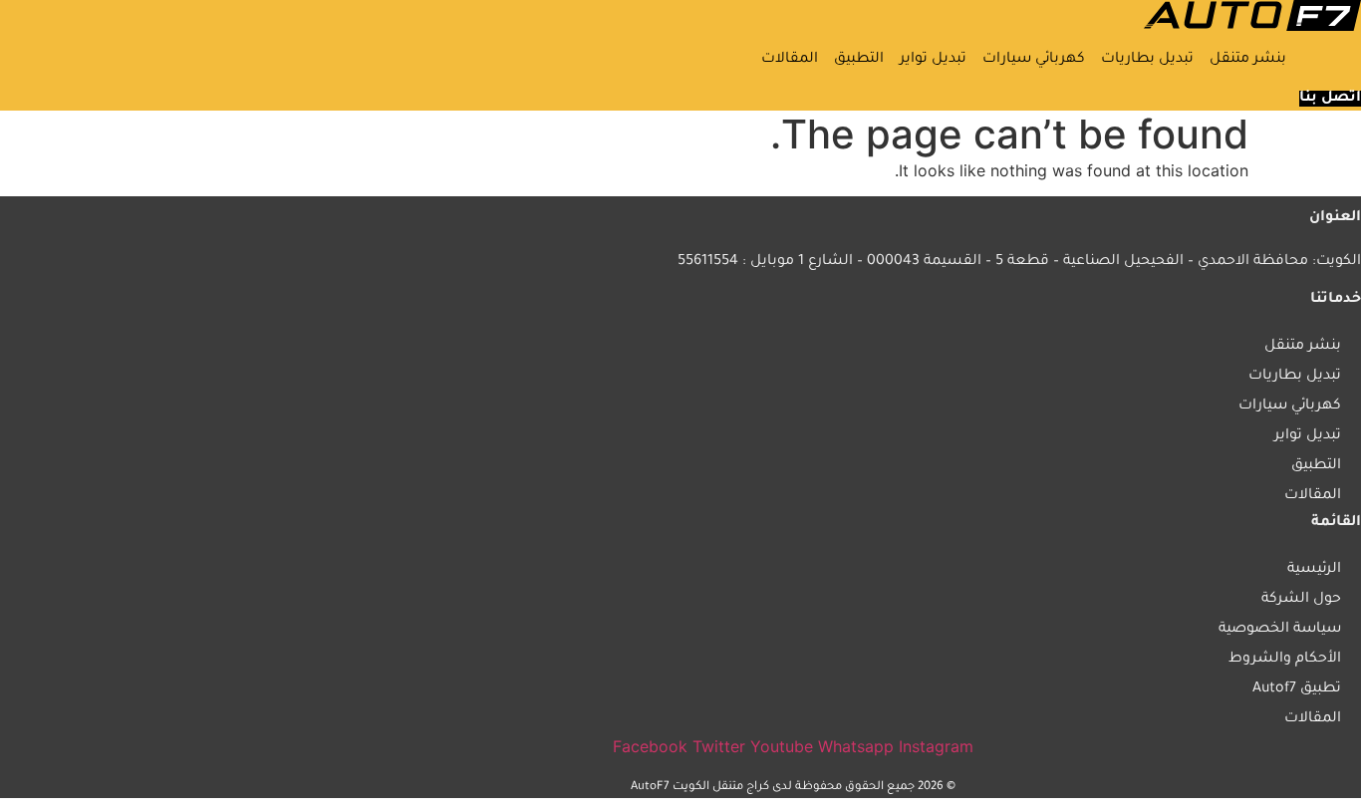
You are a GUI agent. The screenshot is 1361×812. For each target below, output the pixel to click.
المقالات (789, 60)
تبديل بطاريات (1147, 60)
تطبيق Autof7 (1296, 689)
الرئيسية (1314, 570)
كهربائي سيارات (1033, 60)
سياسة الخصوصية (1280, 630)
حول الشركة (1301, 600)
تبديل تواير (933, 60)
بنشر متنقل (1248, 60)
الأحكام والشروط (1284, 660)
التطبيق (859, 60)
